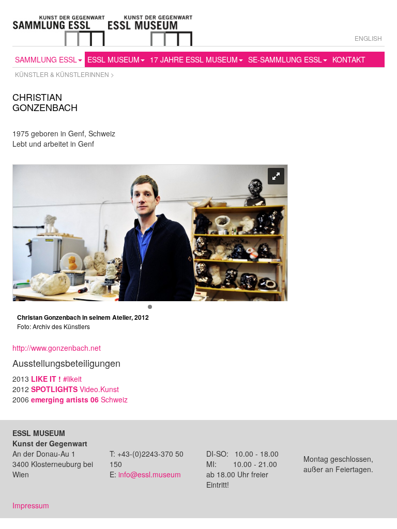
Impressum (30, 505)
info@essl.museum (149, 474)
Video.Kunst (75, 389)
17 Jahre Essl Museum (194, 59)
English (368, 38)
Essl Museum (113, 59)
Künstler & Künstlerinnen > (64, 74)
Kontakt (348, 59)
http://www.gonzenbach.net (56, 348)
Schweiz (79, 399)
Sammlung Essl (46, 59)
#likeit (56, 379)
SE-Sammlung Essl (285, 59)
